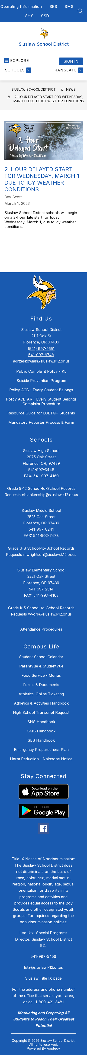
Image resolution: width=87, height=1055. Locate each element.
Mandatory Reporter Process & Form (41, 422)
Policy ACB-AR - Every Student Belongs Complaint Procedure (41, 401)
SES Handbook (41, 740)
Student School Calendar (41, 656)
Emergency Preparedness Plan (41, 749)
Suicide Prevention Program (41, 380)
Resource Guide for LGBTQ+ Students (41, 413)
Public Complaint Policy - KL (41, 371)
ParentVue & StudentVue (41, 666)
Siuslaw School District (34, 89)
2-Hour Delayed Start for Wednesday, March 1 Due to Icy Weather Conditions (48, 99)
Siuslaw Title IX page (43, 978)
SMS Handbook (41, 731)
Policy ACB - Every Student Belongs (41, 390)
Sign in (71, 61)
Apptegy (53, 1048)
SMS (69, 6)
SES (53, 6)
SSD (45, 15)
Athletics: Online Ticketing (41, 694)
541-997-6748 (41, 355)
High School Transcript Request (41, 712)
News (71, 89)
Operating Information (21, 6)
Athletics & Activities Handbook (41, 703)
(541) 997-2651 (41, 348)
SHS (29, 15)
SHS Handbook (41, 721)
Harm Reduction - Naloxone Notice (41, 759)
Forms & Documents (41, 684)
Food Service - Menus (41, 675)
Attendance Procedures (41, 629)
